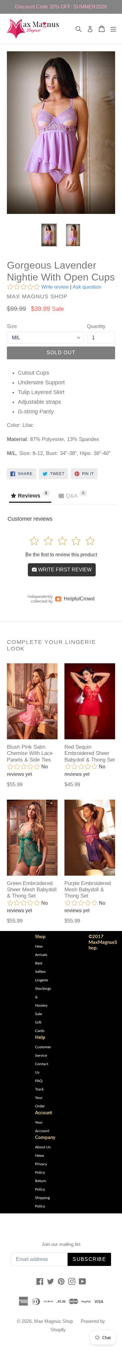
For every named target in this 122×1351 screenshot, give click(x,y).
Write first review (64, 569)
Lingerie (41, 980)
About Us (43, 1147)
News (39, 1155)
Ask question (87, 287)
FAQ (39, 1081)
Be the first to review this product (61, 554)
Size (12, 326)
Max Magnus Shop (53, 1321)
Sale (38, 1014)
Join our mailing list (61, 1244)
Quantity (96, 326)
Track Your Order (40, 1097)
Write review (55, 287)
